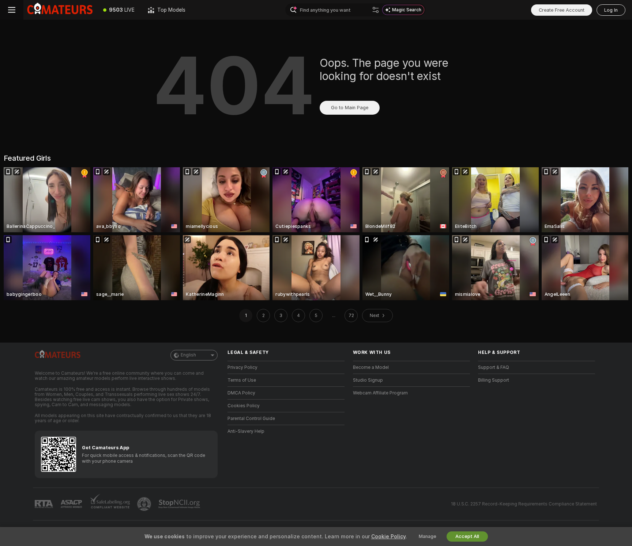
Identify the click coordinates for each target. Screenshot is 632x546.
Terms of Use (241, 380)
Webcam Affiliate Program (380, 393)
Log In (611, 10)
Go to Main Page (349, 107)
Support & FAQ (493, 367)
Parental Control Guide (251, 418)
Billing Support (493, 380)
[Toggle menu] (11, 10)
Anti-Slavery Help (245, 431)
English (188, 355)
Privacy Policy (242, 367)
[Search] (375, 10)
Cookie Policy (388, 536)
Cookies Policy (243, 405)
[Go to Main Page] (60, 10)
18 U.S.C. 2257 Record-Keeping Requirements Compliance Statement (524, 504)
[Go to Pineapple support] (145, 504)
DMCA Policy (241, 393)
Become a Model (371, 367)
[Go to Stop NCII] (180, 504)
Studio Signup (368, 380)
